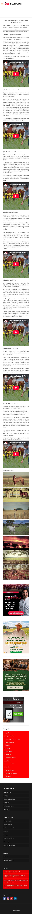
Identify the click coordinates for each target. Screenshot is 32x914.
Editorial (8, 748)
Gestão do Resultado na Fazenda (12, 871)
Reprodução (7, 841)
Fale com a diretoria (8, 860)
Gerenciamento (7, 821)
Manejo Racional (8, 824)
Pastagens (6, 835)
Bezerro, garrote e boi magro (13, 739)
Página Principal (8, 792)
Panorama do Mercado (11, 764)
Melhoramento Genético (10, 828)
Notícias (8, 760)
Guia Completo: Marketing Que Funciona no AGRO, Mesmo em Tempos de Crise (14, 876)
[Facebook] (4, 898)
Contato (6, 856)
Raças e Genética (10, 770)
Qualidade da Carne (8, 838)
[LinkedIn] (15, 898)
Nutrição (6, 831)
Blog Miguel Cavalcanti (9, 799)
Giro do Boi (8, 754)
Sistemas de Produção (11, 773)
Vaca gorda (8, 776)
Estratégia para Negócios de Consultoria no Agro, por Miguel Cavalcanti (16, 881)
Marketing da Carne (10, 757)
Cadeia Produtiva (10, 742)
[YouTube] (11, 898)
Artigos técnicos (10, 736)
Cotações (8, 745)
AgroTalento (9, 733)
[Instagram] (8, 898)
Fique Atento (9, 751)
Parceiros (8, 767)
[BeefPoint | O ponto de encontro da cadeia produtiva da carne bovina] (13, 3)
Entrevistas (6, 809)
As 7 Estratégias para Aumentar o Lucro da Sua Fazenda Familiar (15, 886)
